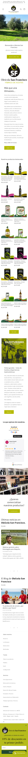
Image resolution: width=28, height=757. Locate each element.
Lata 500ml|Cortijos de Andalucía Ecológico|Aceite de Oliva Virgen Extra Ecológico (7, 304)
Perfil (4, 666)
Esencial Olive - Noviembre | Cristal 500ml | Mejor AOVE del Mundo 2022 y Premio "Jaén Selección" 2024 (7, 178)
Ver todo (14, 332)
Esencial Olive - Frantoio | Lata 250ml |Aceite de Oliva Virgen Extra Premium (20, 262)
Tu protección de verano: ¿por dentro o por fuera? (13, 607)
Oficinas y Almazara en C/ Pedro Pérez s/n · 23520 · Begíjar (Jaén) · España (14, 715)
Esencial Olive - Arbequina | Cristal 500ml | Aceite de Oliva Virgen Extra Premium (20, 178)
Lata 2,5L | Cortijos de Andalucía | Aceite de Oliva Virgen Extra (19, 220)
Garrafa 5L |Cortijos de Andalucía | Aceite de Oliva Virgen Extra (6, 241)
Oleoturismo (6, 645)
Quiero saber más (14, 56)
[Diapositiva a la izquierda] (10, 571)
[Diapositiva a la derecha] (17, 571)
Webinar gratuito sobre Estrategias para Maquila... (12, 548)
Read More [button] (7, 458)
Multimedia (6, 649)
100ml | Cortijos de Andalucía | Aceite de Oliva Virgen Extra (20, 325)
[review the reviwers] (6, 446)
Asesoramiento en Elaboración (11, 697)
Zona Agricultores (7, 679)
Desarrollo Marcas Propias (9, 690)
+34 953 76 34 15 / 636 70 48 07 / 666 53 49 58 (13, 720)
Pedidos (5, 662)
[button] (3, 9)
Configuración (6, 669)
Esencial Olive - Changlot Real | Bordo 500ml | (19, 199)
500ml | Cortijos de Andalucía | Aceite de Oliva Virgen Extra (20, 303)
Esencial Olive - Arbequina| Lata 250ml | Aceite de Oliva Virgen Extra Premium (7, 283)
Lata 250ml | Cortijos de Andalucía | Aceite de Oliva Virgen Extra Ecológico (19, 241)
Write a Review (17, 436)
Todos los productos (8, 659)
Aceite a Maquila (7, 686)
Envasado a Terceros (8, 693)
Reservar (9, 412)
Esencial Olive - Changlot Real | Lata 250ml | (19, 282)
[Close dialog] (26, 725)
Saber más (9, 148)
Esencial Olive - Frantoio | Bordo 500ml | (6, 199)
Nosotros (5, 638)
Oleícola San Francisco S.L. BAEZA (11, 710)
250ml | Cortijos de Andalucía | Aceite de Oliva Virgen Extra (7, 325)
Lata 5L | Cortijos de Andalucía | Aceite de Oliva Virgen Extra (6, 220)
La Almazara (6, 642)
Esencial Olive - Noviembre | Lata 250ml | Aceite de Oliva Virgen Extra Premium (7, 262)
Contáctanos (14, 511)
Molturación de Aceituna (9, 683)
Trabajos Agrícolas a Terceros (10, 700)
